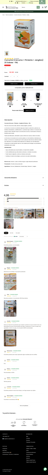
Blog (27, 436)
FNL (5, 67)
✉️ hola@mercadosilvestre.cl (20, 1)
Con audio (18, 232)
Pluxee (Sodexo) (29, 454)
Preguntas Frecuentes (30, 442)
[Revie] (16, 236)
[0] (45, 7)
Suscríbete (42, 2)
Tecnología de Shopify (6, 471)
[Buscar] (38, 7)
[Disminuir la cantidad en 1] (11, 76)
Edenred (28, 458)
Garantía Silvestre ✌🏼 (6, 452)
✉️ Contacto (22, 2)
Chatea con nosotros (34, 1)
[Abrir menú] (3, 7)
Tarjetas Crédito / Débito (31, 448)
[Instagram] (10, 1)
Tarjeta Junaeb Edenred (31, 462)
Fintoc (27, 450)
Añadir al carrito (14, 83)
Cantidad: (6, 76)
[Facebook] (11, 1)
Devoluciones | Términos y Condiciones (10, 454)
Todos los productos (9, 14)
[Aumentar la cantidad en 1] (17, 76)
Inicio (3, 14)
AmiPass (28, 456)
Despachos (4, 448)
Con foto (11, 232)
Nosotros (28, 440)
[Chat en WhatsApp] (45, 469)
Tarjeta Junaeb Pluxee (30, 460)
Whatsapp (31, 2)
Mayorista (4, 450)
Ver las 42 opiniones (24, 405)
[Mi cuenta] (42, 7)
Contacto (28, 438)
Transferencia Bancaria (31, 452)
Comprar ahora (34, 83)
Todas (6, 232)
